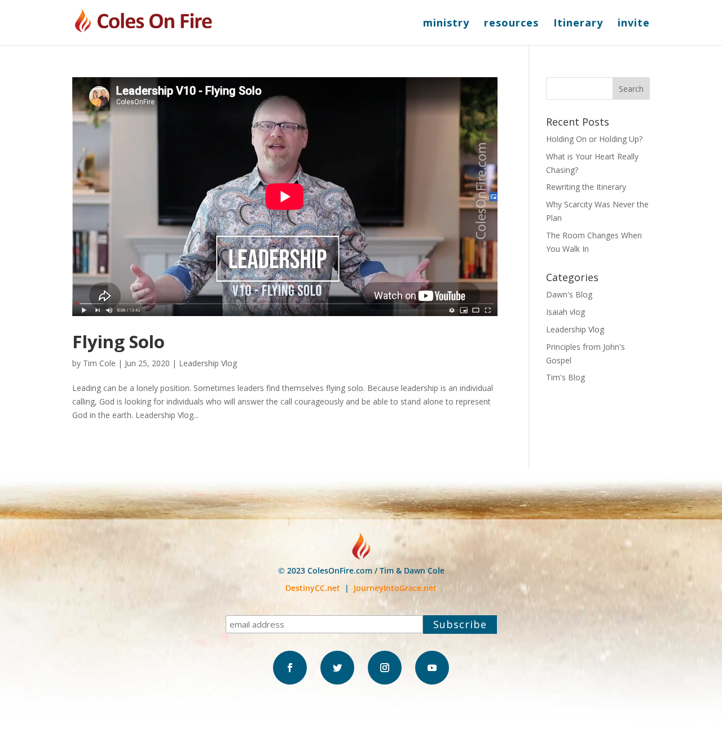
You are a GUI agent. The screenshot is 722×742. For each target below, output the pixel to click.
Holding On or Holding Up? (594, 139)
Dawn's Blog (569, 294)
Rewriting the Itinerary (586, 186)
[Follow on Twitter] (337, 668)
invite (634, 24)
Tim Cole (99, 363)
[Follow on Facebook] (290, 668)
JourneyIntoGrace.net (395, 588)
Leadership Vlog (208, 363)
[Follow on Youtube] (432, 668)
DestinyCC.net (312, 588)
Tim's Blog (565, 377)
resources (511, 24)
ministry (446, 24)
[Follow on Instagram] (385, 668)
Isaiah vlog (565, 311)
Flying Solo (118, 341)
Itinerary (578, 24)
